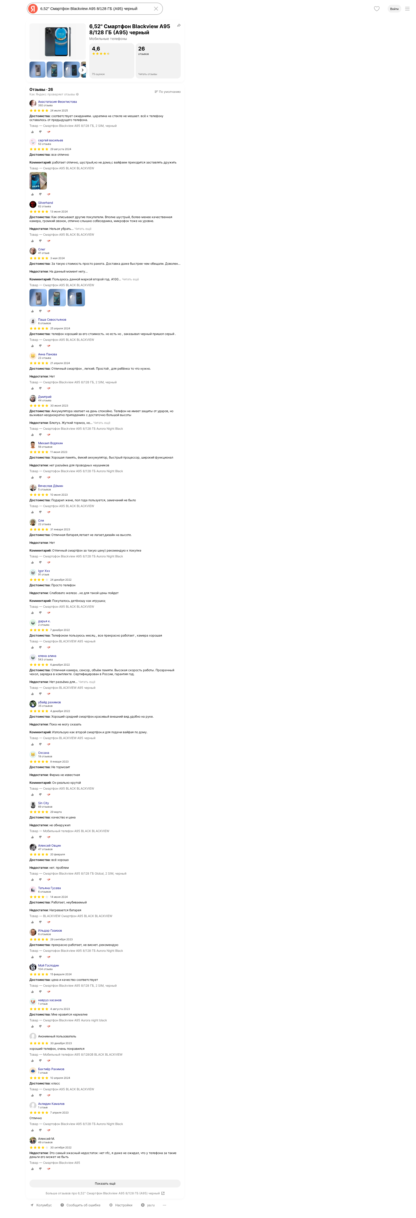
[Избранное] (377, 8)
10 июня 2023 (59, 494)
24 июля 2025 (59, 110)
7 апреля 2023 (59, 1112)
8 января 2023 (59, 761)
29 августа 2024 (60, 149)
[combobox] (94, 8)
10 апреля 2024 (60, 1077)
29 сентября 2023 (61, 939)
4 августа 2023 (60, 1009)
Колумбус (44, 1205)
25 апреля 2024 (60, 328)
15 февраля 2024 (61, 974)
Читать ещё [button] (83, 228)
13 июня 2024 (59, 211)
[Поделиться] (179, 25)
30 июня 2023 (59, 405)
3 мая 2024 (57, 258)
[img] (39, 110)
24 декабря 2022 (61, 579)
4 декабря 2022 (60, 711)
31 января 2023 (60, 529)
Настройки (123, 1205)
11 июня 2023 (58, 452)
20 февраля (57, 854)
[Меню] (407, 8)
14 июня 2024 (59, 896)
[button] (37, 70)
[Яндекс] (33, 8)
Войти (394, 9)
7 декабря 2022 (60, 630)
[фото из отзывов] (38, 181)
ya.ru (151, 1205)
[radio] (32, 132)
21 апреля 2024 (60, 363)
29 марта (56, 811)
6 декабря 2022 (60, 664)
